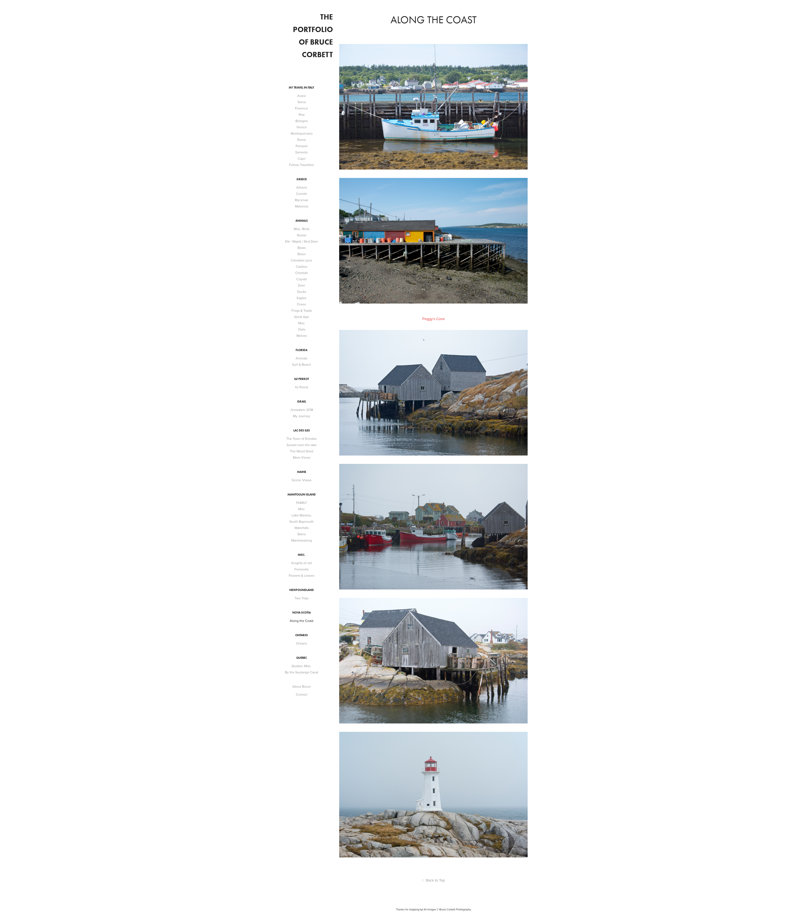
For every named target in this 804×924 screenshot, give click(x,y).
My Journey (301, 416)
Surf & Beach (301, 364)
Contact (301, 694)
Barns (302, 534)
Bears (302, 247)
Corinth (301, 193)
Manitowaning (301, 540)
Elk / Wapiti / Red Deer (301, 241)
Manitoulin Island (301, 494)
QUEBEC (301, 658)
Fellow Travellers (301, 164)
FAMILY (301, 502)
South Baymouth (301, 521)
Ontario (301, 643)
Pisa (301, 114)
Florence (301, 108)
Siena (302, 102)
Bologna (301, 120)
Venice (301, 127)
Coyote (301, 279)
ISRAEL (301, 401)
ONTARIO (301, 635)
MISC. (301, 555)
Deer (301, 285)
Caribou (301, 266)
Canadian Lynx (301, 260)
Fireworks (301, 569)
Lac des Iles (301, 430)
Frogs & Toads (301, 310)
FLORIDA (301, 350)
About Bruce (301, 686)
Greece (301, 179)
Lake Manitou (301, 515)
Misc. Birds (301, 228)
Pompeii (302, 146)
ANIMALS (301, 221)
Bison (302, 254)
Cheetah (301, 272)
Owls (301, 329)
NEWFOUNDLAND (301, 590)
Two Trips (301, 598)
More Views (301, 457)
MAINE (301, 472)
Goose (301, 235)
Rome (301, 139)
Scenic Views (301, 480)
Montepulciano (302, 133)
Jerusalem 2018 (301, 409)
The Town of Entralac (301, 438)
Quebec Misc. (301, 666)
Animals (301, 358)
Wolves (301, 335)
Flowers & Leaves (301, 575)
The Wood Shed (301, 451)
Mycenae (301, 200)
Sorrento (301, 152)
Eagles (301, 298)
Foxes (301, 304)
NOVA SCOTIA (301, 612)
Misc (301, 323)
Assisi (301, 95)
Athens (301, 187)
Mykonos (301, 206)
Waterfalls (301, 527)
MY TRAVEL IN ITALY (301, 87)
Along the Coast (301, 620)
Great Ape (301, 316)
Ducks (301, 291)
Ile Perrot (301, 379)
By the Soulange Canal (301, 672)
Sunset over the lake (302, 445)
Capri (301, 158)
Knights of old (301, 563)
